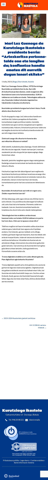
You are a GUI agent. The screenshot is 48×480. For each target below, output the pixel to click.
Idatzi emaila (34, 420)
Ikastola (31, 82)
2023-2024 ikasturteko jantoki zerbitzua (18, 318)
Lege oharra (24, 460)
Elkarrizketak (22, 82)
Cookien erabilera (37, 460)
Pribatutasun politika (11, 460)
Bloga (15, 82)
